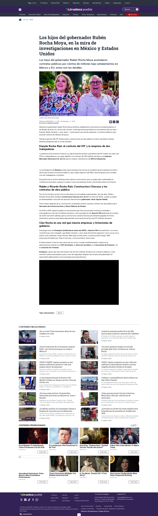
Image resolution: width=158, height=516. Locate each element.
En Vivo (134, 15)
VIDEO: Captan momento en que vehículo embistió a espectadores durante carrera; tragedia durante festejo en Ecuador (119, 364)
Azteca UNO (55, 3)
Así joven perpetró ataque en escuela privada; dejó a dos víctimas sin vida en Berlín (118, 349)
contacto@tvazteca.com (124, 497)
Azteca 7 (66, 3)
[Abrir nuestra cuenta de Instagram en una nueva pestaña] (25, 499)
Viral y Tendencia (88, 14)
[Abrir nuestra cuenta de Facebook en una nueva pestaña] (33, 499)
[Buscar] (137, 9)
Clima (122, 14)
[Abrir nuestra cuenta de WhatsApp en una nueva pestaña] (37, 499)
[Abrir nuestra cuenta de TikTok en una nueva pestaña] (29, 499)
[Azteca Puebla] (79, 9)
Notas (60, 313)
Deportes (76, 3)
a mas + (127, 3)
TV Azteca (43, 3)
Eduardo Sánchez (53, 123)
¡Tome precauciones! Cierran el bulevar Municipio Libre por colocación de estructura (118, 395)
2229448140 (121, 499)
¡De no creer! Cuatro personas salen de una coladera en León (57, 332)
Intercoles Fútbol (35, 14)
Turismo (75, 14)
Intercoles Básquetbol (51, 14)
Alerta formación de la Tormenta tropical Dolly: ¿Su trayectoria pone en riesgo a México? (57, 349)
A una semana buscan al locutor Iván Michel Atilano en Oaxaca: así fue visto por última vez (57, 380)
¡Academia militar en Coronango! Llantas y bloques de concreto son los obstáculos (57, 410)
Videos (107, 3)
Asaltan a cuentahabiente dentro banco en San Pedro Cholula (119, 379)
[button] (79, 514)
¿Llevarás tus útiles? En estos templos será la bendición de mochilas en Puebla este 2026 (119, 411)
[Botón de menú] (20, 9)
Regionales (117, 3)
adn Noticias (97, 3)
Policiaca (113, 14)
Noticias (86, 3)
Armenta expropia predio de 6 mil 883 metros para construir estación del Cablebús (120, 332)
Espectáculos (102, 14)
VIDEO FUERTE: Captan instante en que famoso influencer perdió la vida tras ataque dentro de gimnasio (56, 364)
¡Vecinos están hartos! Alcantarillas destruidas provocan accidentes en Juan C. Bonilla (57, 395)
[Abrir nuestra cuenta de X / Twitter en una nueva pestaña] (21, 499)
